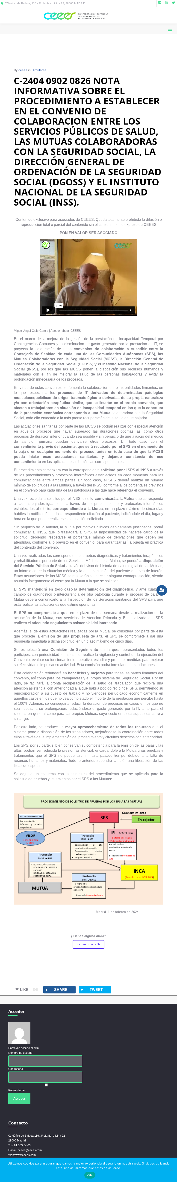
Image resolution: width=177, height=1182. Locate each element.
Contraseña (15, 1069)
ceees (22, 70)
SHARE (56, 989)
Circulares (39, 70)
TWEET (91, 989)
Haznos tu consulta (88, 944)
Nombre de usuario (20, 1052)
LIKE (28, 990)
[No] (171, 1169)
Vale (90, 1175)
